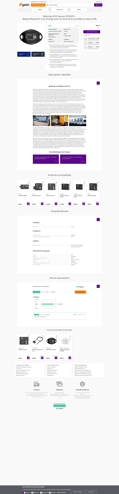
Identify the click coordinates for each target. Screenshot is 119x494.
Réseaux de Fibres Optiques (22, 370)
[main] (25, 4)
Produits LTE (19, 365)
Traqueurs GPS (59, 9)
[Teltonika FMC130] (24, 337)
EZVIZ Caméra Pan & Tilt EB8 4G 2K (82, 366)
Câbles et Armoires (20, 371)
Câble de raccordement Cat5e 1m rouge (83, 371)
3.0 (50, 25)
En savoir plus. (67, 489)
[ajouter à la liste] (78, 26)
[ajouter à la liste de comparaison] (76, 26)
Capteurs (79, 9)
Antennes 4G (50, 365)
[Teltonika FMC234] (38, 185)
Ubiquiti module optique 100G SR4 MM (82, 368)
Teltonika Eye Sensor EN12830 (64, 345)
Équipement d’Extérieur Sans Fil (23, 366)
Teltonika (40, 9)
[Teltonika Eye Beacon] (52, 337)
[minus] (84, 28)
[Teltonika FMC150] (52, 185)
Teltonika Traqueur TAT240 (64, 192)
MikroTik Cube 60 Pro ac (79, 365)
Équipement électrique (21, 368)
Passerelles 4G (50, 371)
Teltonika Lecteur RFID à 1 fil (37, 345)
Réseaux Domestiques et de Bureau (24, 363)
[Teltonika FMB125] (93, 185)
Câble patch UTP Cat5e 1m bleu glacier (82, 370)
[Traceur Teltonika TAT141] (79, 185)
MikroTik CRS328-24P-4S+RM (80, 363)
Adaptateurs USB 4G (51, 368)
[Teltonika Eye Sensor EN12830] (65, 337)
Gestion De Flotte (67, 41)
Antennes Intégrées (51, 363)
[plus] (98, 28)
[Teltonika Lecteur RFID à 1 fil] (38, 337)
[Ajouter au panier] (28, 202)
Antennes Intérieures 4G (52, 370)
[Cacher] (98, 83)
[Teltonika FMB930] (24, 185)
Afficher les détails (61, 492)
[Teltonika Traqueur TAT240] (65, 185)
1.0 (61, 342)
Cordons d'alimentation (52, 366)
